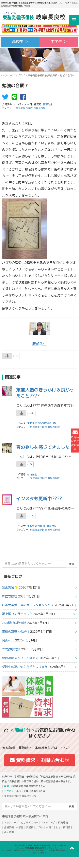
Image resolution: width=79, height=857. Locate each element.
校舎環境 (63, 822)
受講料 (29, 827)
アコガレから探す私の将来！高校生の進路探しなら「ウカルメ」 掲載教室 (39, 845)
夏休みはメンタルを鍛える (20, 658)
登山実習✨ (10, 587)
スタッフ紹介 (48, 822)
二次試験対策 (11, 649)
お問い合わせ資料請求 (75, 443)
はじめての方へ (29, 822)
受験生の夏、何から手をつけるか (25, 667)
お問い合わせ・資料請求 (59, 827)
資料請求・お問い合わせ (42, 760)
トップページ (7, 75)
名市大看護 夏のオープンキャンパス (28, 605)
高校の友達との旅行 (15, 631)
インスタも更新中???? (39, 498)
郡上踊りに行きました (17, 614)
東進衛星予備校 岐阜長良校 (42, 75)
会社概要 (9, 832)
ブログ (21, 75)
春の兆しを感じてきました (43, 447)
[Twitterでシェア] (6, 98)
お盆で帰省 (9, 596)
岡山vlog (8, 640)
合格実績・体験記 (13, 827)
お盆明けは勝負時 (14, 623)
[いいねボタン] (7, 356)
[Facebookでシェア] (24, 98)
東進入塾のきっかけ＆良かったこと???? (45, 393)
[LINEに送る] (15, 98)
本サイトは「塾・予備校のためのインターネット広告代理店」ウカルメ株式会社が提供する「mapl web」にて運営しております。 (39, 851)
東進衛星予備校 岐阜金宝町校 (20, 796)
